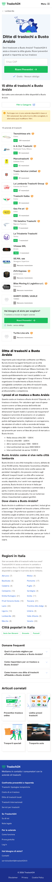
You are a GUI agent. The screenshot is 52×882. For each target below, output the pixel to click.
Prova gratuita (8, 839)
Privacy (25, 877)
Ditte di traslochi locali (12, 797)
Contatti (5, 855)
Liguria (5, 611)
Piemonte (31, 581)
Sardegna (31, 591)
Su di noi (5, 818)
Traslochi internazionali (12, 802)
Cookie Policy (38, 877)
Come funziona (8, 834)
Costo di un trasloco (10, 792)
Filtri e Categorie (23, 104)
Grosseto (25, 633)
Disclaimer (13, 877)
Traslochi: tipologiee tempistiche (16, 787)
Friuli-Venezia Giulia (11, 601)
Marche (5, 621)
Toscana (31, 601)
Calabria (6, 586)
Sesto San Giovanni (10, 633)
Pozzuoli (36, 633)
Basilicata (6, 581)
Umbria (30, 611)
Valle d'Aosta (33, 616)
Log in (4, 844)
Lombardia (7, 616)
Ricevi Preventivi (24, 69)
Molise (30, 575)
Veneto (30, 621)
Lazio (4, 606)
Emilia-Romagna (9, 596)
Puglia (30, 586)
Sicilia (30, 596)
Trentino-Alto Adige (35, 606)
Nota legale (7, 823)
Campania (6, 591)
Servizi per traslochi (10, 807)
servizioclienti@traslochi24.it (14, 860)
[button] (26, 653)
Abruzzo (6, 575)
